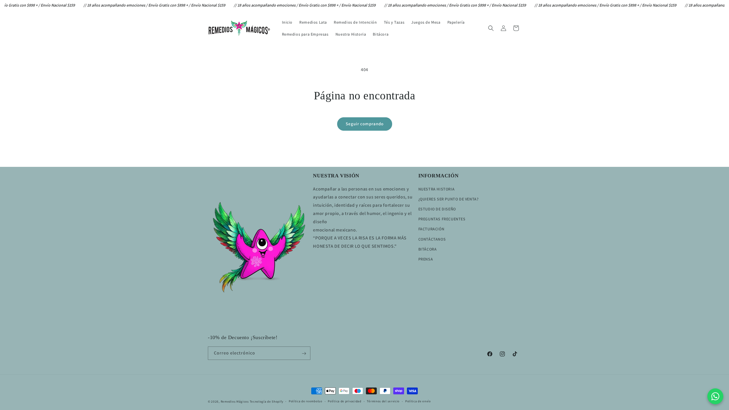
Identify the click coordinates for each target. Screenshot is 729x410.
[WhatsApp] (715, 396)
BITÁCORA (427, 249)
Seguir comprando (365, 123)
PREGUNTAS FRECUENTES (442, 219)
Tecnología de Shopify (266, 401)
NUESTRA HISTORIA (436, 189)
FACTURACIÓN (431, 228)
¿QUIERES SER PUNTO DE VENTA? (448, 199)
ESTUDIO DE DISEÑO (437, 209)
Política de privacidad (344, 401)
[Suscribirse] (304, 353)
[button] (491, 28)
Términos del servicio (383, 401)
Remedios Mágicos (235, 401)
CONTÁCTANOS (432, 239)
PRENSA (425, 259)
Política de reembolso (305, 401)
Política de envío (418, 401)
